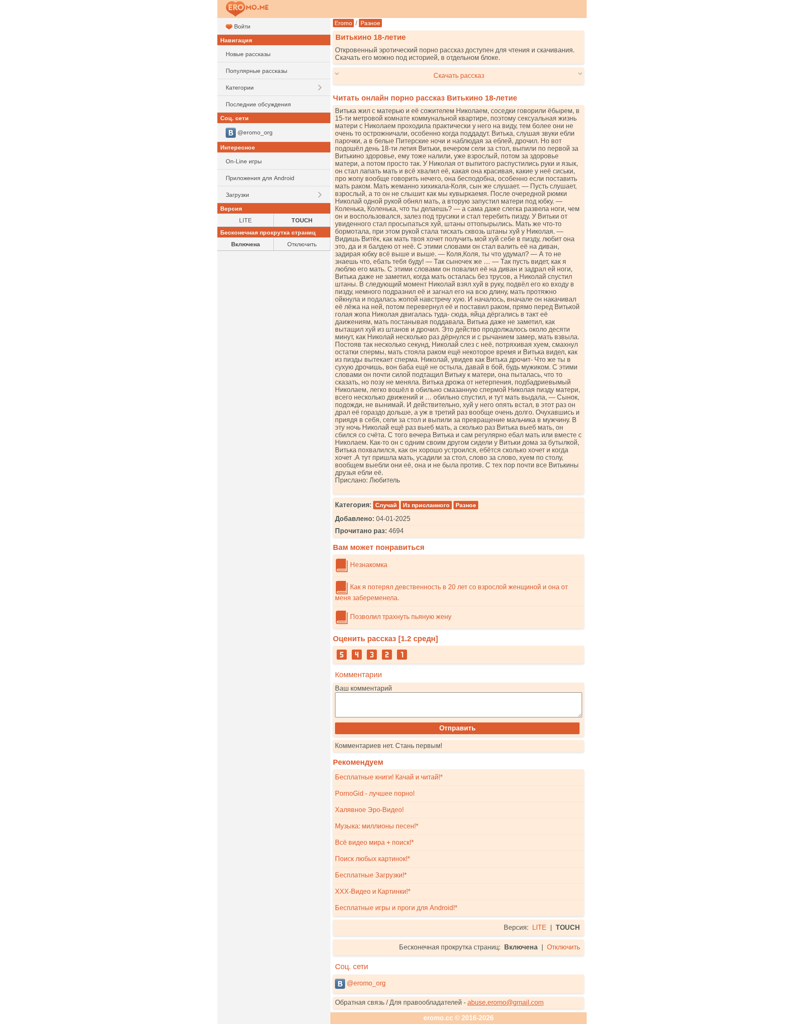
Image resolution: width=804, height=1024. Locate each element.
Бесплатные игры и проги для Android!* (396, 907)
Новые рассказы (248, 54)
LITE (539, 927)
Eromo (343, 23)
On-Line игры (244, 161)
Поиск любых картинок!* (372, 858)
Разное (370, 23)
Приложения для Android (260, 178)
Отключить (563, 947)
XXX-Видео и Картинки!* (372, 891)
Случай (386, 505)
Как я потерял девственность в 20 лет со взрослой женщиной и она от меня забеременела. (451, 592)
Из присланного (426, 505)
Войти (241, 26)
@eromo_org (365, 983)
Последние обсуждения (258, 104)
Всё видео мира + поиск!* (374, 842)
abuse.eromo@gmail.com (505, 1002)
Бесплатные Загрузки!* (371, 875)
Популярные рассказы (256, 70)
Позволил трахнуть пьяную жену (399, 616)
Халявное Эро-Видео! (369, 809)
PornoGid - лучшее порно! (375, 793)
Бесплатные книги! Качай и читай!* (389, 777)
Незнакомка (367, 564)
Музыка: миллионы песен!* (376, 826)
